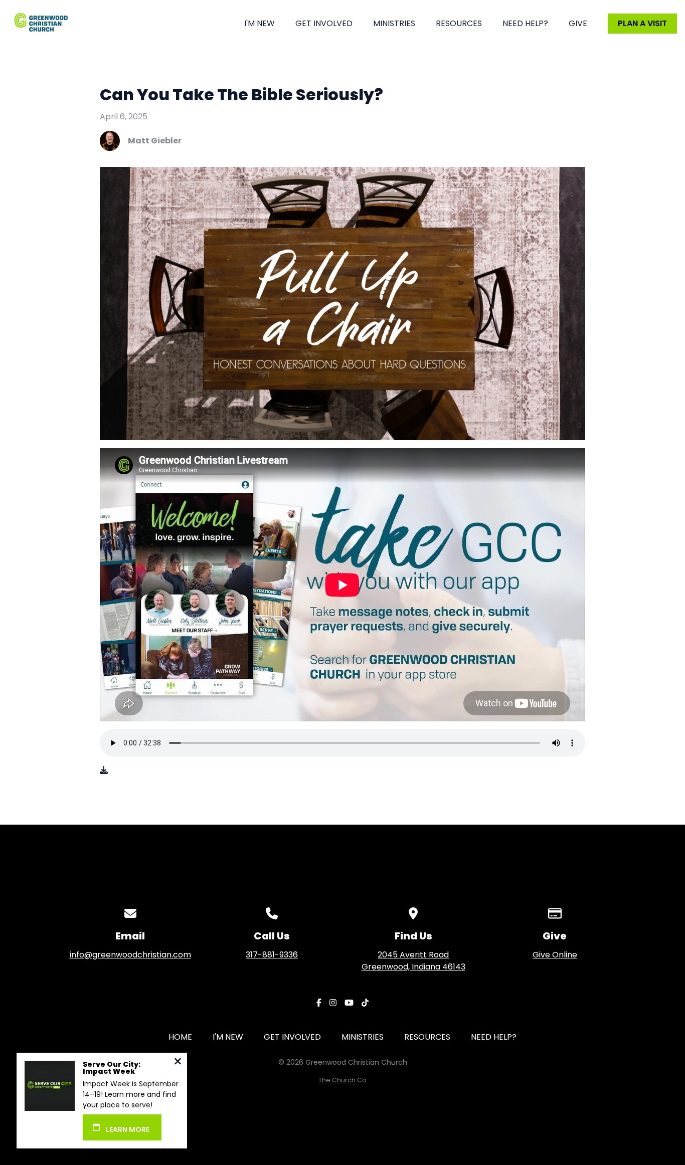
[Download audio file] (104, 770)
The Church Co (342, 1080)
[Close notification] (178, 1062)
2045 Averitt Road (413, 961)
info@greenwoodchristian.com (130, 954)
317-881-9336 (272, 954)
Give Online (555, 954)
